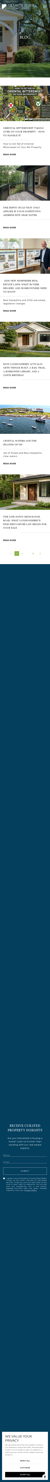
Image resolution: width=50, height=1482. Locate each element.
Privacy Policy (30, 1190)
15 (33, 553)
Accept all (25, 1475)
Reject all (25, 1461)
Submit (25, 1171)
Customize (25, 1468)
